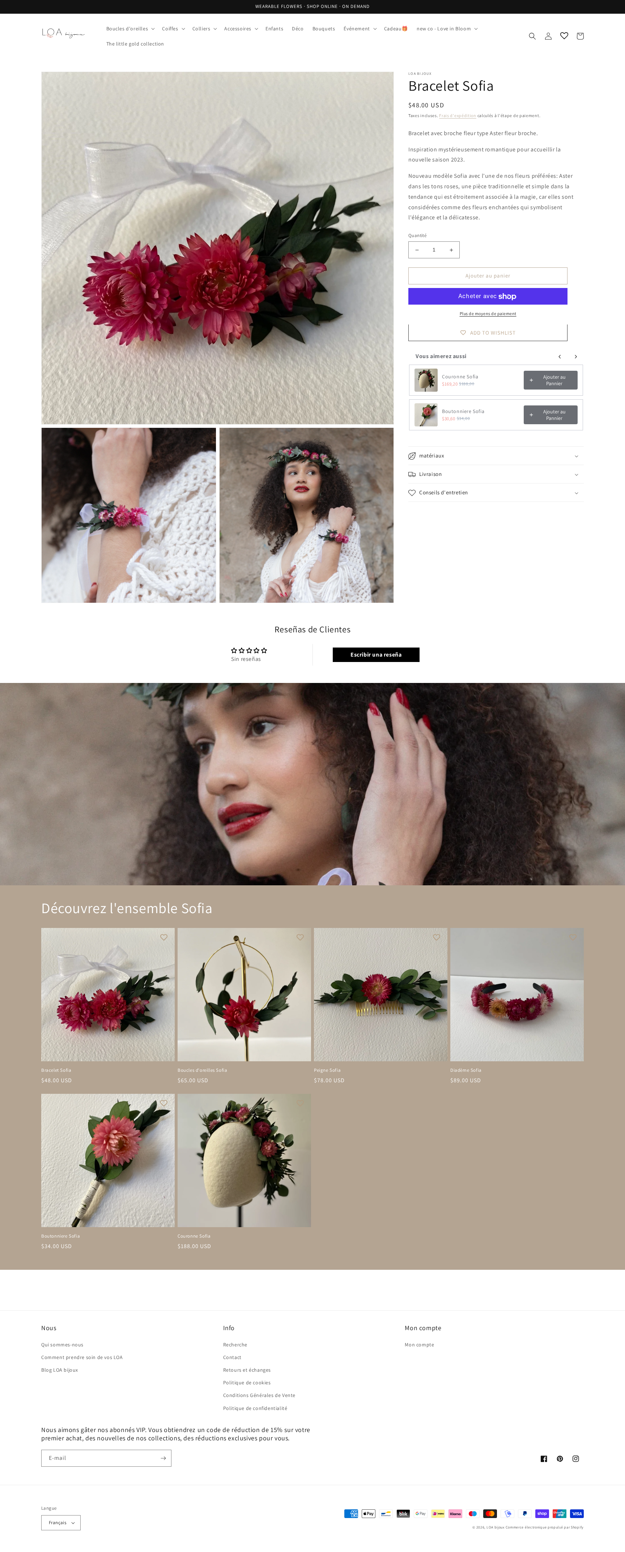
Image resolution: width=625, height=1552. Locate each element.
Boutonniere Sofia (463, 411)
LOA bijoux (496, 1527)
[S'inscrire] (163, 1458)
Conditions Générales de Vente (259, 1395)
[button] (130, 28)
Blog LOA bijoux (59, 1370)
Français (57, 1522)
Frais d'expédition (457, 115)
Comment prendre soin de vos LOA (82, 1357)
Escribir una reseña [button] (375, 654)
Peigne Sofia (327, 1070)
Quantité (417, 236)
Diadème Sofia (466, 1070)
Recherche (235, 1344)
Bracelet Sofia (56, 1070)
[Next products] (576, 357)
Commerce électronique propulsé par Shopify (545, 1527)
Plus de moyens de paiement (488, 314)
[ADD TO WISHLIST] (164, 937)
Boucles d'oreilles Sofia (202, 1070)
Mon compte (419, 1344)
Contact (232, 1357)
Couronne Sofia (460, 376)
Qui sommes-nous (62, 1344)
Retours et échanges (247, 1370)
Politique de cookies (247, 1382)
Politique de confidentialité (255, 1408)
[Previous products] (560, 357)
